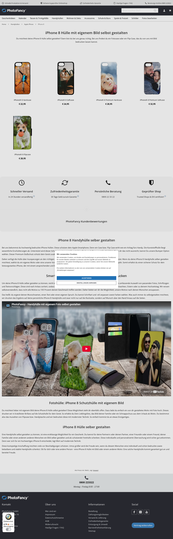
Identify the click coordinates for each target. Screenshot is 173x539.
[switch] (8, 529)
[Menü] (12, 513)
